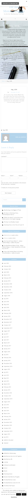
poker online (15, 235)
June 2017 (6, 337)
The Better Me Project (9, 485)
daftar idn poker (15, 242)
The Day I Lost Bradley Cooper (11, 222)
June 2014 (6, 404)
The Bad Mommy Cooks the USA (12, 482)
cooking (6, 462)
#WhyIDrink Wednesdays (10, 453)
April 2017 (6, 340)
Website (21, 175)
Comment (4, 156)
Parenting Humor (8, 474)
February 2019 (7, 278)
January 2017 (7, 348)
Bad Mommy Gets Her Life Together (13, 456)
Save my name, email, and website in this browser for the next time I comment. (13, 183)
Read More (14, 497)
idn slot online (15, 52)
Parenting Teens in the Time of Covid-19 (14, 225)
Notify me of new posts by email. (10, 187)
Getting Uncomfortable (9, 465)
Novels (5, 471)
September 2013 (8, 431)
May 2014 (6, 407)
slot (24, 40)
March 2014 (7, 413)
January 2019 (7, 281)
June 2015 (6, 375)
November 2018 (8, 287)
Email (12, 175)
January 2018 (7, 316)
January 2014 (7, 419)
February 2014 (7, 416)
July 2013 (6, 437)
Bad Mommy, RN (8, 459)
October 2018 (7, 289)
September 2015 (8, 366)
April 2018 (6, 307)
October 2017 (7, 325)
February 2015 (7, 387)
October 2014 (7, 396)
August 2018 (7, 295)
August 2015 (7, 369)
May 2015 (6, 378)
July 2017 (6, 334)
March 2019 (7, 275)
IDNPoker (5, 29)
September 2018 (8, 292)
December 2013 (8, 422)
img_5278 (14, 89)
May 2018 (6, 304)
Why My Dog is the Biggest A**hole (12, 210)
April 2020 (6, 272)
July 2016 (6, 354)
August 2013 (7, 434)
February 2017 (7, 345)
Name (3, 175)
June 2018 (6, 301)
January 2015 (7, 390)
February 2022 (7, 266)
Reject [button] (24, 494)
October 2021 (7, 269)
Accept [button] (18, 494)
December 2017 (8, 319)
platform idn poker (8, 440)
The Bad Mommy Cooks (10, 479)
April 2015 (6, 381)
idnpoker (6, 443)
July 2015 (6, 372)
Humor (5, 468)
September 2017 (8, 328)
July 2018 (6, 298)
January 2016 (7, 360)
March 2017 (7, 342)
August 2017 (7, 331)
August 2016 (7, 351)
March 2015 (7, 384)
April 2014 (6, 410)
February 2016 (7, 357)
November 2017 (8, 322)
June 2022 (6, 263)
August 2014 (7, 401)
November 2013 (8, 425)
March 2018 (7, 310)
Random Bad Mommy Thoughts (12, 477)
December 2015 (8, 363)
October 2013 (7, 428)
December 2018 (8, 284)
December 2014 (8, 393)
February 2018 (7, 313)
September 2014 (8, 398)
